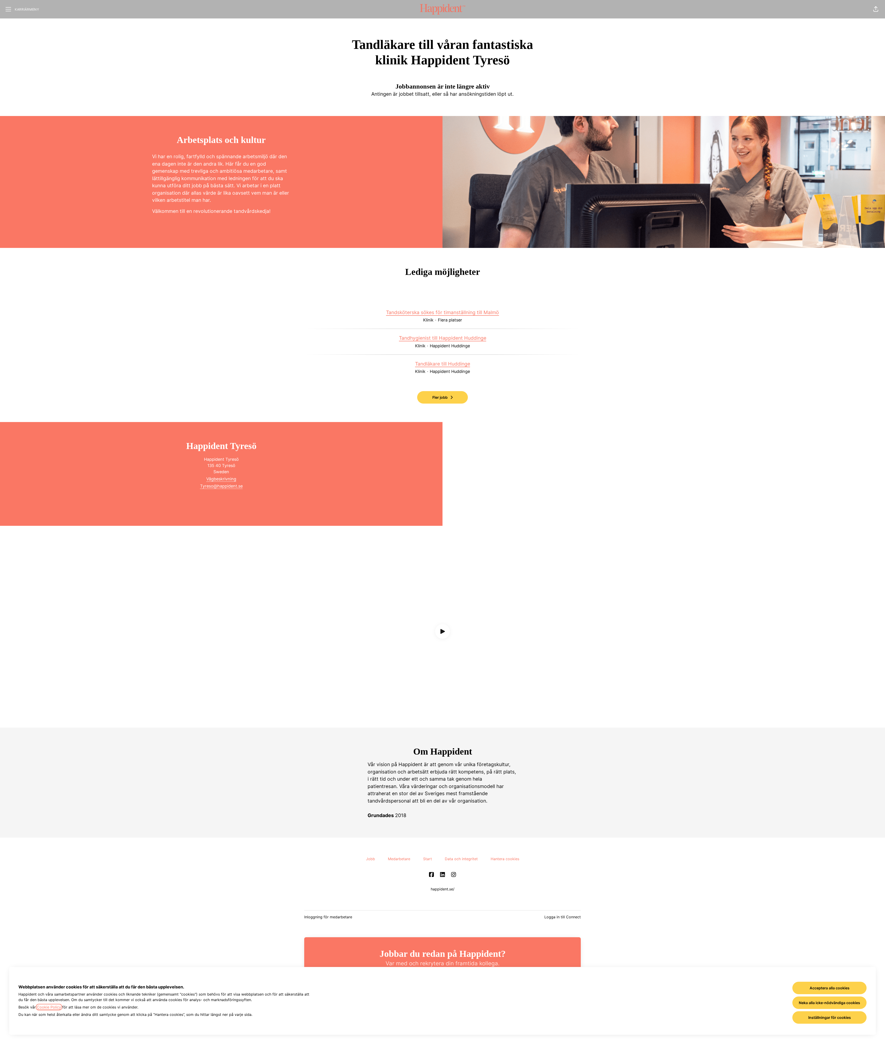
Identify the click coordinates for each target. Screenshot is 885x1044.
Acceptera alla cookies (830, 988)
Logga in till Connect (562, 917)
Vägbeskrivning (221, 478)
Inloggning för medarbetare (328, 917)
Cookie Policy (49, 1007)
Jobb (370, 859)
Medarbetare (399, 859)
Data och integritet (461, 859)
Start (427, 859)
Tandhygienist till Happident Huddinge (442, 338)
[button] (875, 9)
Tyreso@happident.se (221, 486)
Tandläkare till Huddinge (442, 364)
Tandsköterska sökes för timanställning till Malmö (442, 312)
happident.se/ (442, 889)
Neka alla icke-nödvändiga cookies (829, 1002)
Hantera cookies (505, 859)
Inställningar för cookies (829, 1017)
